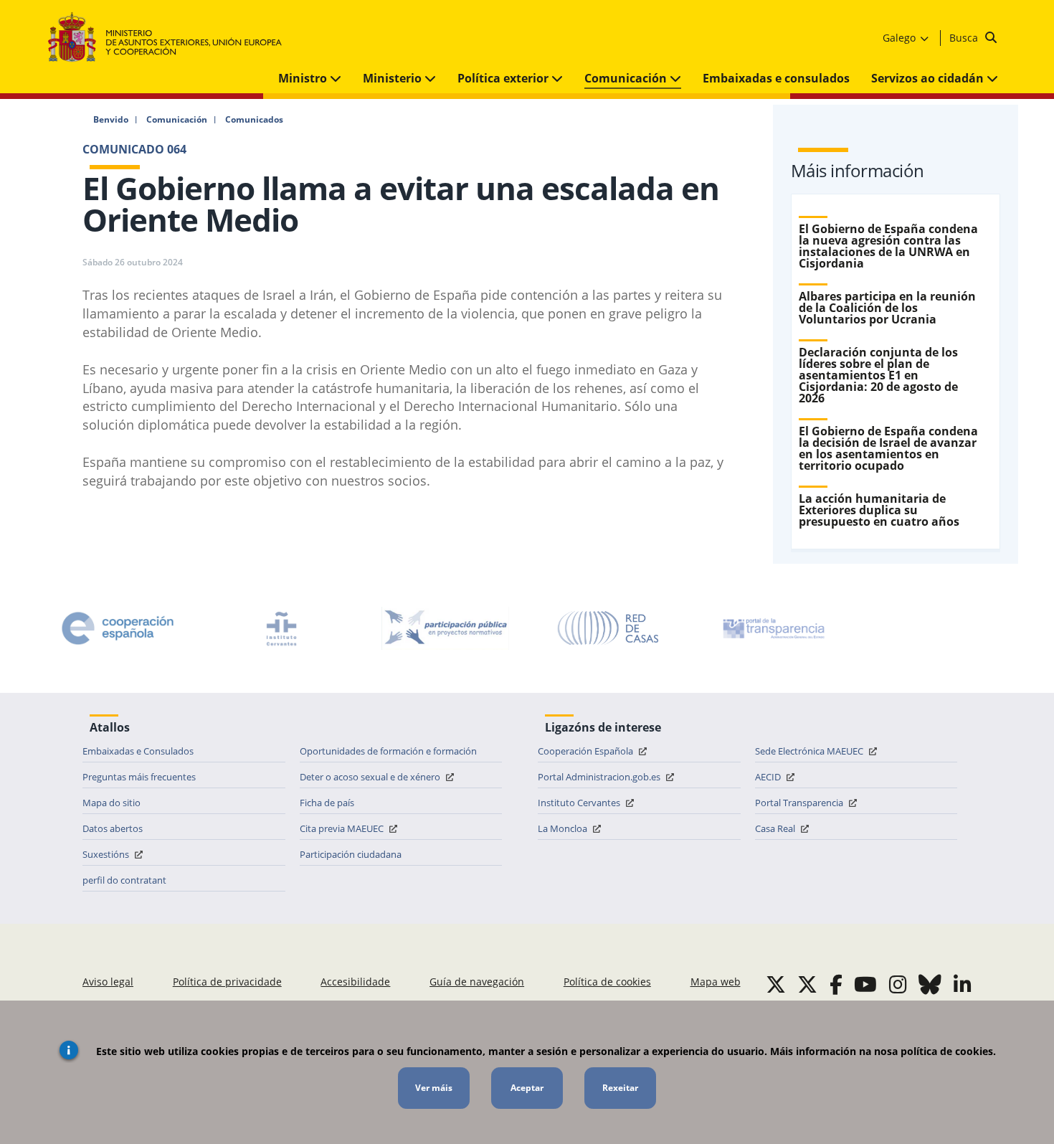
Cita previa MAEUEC (343, 828)
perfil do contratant (124, 880)
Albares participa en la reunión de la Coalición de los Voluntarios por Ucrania (887, 307)
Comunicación (627, 78)
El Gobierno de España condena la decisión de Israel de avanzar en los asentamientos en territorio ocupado (888, 448)
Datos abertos (112, 828)
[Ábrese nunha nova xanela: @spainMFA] (807, 984)
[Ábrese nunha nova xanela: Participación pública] (445, 628)
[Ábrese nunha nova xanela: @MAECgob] (776, 984)
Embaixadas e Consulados (138, 750)
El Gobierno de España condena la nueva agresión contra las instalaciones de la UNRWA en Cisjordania (888, 246)
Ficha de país (327, 802)
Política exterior (504, 78)
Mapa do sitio (111, 802)
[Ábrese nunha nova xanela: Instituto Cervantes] (281, 628)
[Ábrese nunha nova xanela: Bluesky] (929, 984)
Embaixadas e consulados (776, 78)
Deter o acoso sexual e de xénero (371, 776)
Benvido (110, 119)
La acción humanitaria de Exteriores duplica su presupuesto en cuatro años (879, 510)
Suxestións (106, 854)
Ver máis (433, 1088)
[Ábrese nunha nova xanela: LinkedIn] (963, 984)
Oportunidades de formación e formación (388, 750)
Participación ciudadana (351, 854)
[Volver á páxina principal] (172, 37)
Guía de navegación (476, 981)
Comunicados (254, 119)
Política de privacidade (227, 981)
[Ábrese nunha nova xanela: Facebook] (836, 984)
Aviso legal (107, 981)
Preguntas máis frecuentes (139, 776)
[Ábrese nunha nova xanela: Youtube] (865, 984)
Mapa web (715, 981)
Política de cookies (607, 981)
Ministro (304, 78)
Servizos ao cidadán (929, 78)
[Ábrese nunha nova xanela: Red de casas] (609, 628)
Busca (965, 37)
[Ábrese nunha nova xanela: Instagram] (898, 984)
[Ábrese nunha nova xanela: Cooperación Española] (118, 628)
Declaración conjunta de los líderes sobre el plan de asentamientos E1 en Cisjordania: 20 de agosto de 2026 (878, 375)
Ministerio (393, 78)
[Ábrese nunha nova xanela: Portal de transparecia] (772, 628)
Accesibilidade (355, 981)
